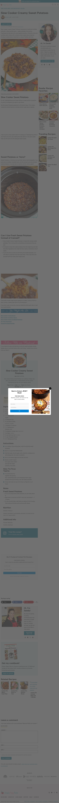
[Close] (50, 388)
